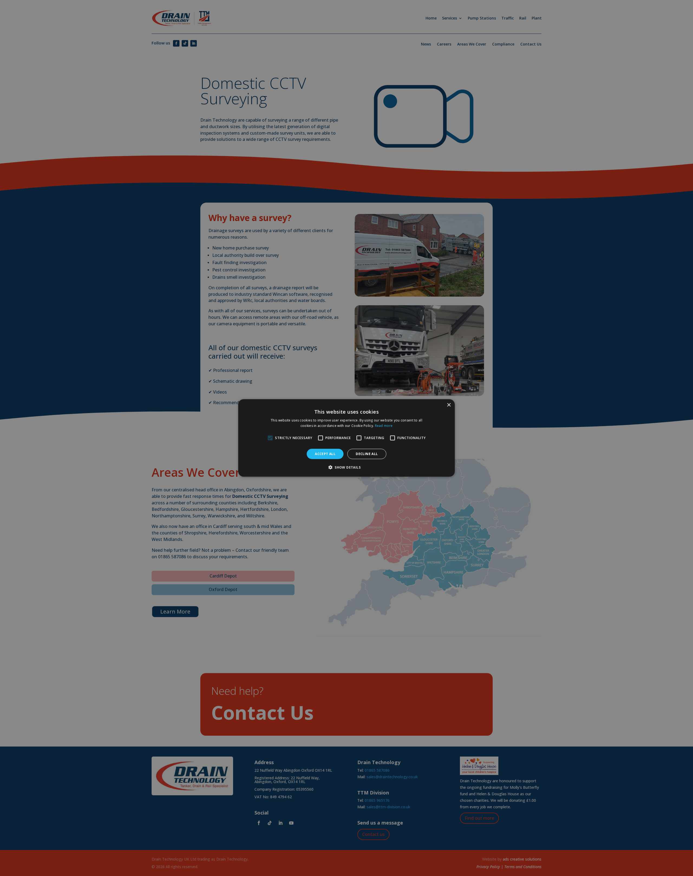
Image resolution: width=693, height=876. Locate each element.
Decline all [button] (367, 454)
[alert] (346, 438)
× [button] (449, 405)
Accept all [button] (325, 454)
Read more (384, 425)
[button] (346, 467)
